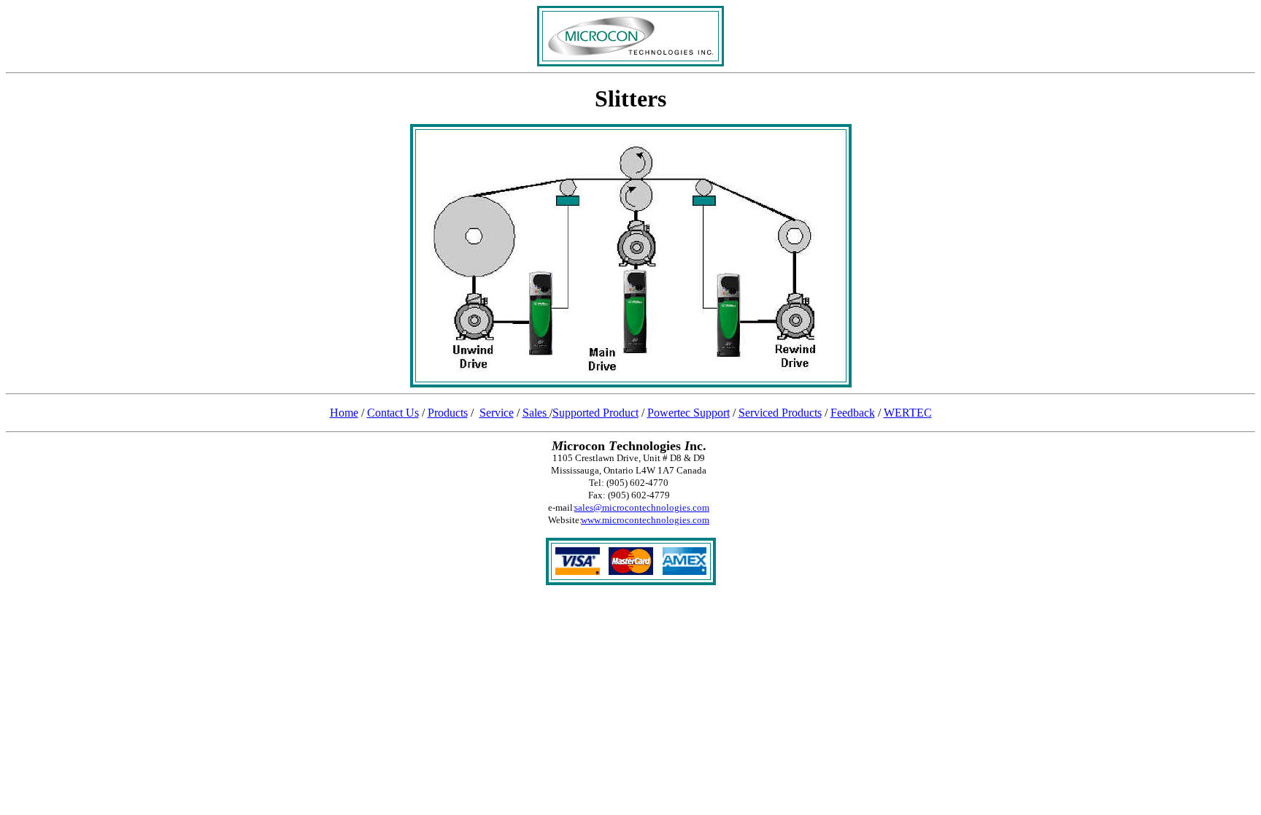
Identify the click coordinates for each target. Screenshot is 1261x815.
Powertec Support (688, 412)
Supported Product (595, 412)
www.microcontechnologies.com (645, 519)
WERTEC (908, 412)
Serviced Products (780, 412)
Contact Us (393, 412)
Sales (535, 412)
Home (344, 412)
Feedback (852, 412)
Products (448, 412)
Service (496, 412)
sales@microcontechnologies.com (641, 507)
